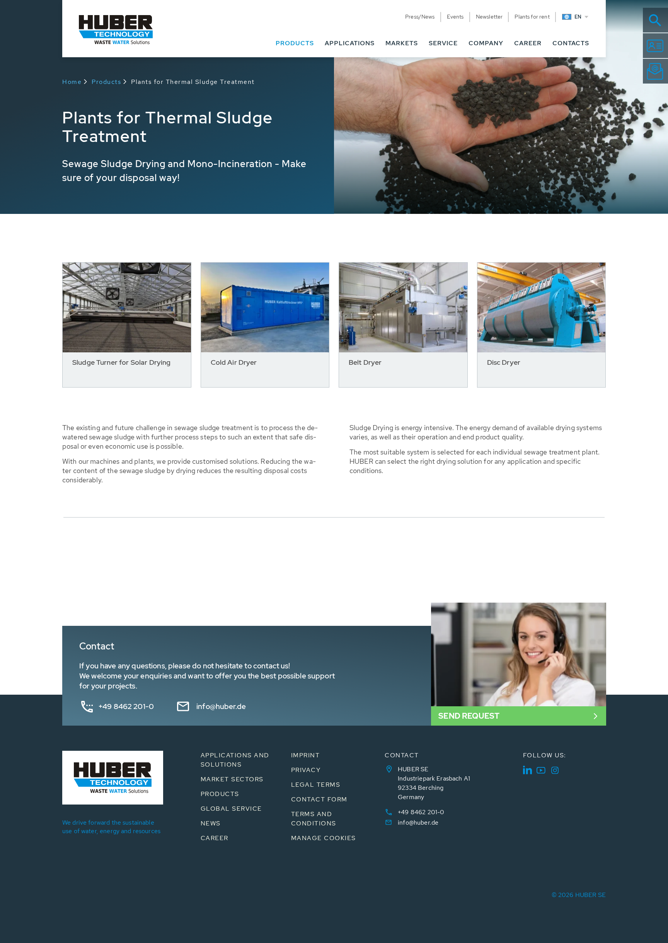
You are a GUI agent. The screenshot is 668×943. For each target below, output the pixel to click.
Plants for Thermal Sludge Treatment (193, 82)
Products (106, 82)
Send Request (468, 716)
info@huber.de (221, 706)
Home (72, 82)
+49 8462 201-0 (126, 706)
